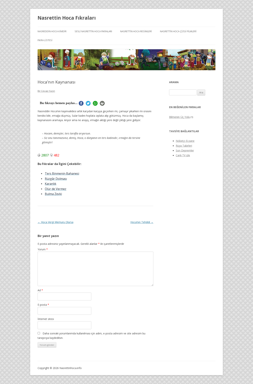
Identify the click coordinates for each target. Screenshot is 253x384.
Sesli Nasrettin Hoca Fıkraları (93, 31)
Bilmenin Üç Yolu (179, 117)
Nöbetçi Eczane (185, 141)
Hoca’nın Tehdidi (141, 222)
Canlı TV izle (183, 155)
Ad (40, 290)
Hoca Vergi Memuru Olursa (55, 222)
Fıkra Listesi (45, 40)
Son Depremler (185, 150)
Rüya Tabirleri (184, 145)
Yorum (43, 249)
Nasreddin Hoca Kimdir (52, 31)
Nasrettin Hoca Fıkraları (67, 17)
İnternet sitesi (46, 319)
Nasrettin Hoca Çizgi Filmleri (178, 31)
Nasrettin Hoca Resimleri (136, 31)
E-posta (43, 304)
